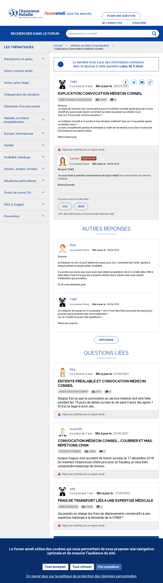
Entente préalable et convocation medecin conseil (102, 383)
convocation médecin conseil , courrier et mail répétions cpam (105, 443)
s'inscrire (139, 23)
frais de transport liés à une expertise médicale (105, 500)
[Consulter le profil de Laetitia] (62, 164)
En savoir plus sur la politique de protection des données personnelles (81, 576)
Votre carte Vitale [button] (16, 83)
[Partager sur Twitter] (134, 82)
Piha (72, 369)
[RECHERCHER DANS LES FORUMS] (154, 33)
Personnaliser (108, 567)
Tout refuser (82, 567)
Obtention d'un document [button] (22, 106)
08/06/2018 (105, 164)
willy (72, 488)
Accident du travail (70, 451)
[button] (81, 20)
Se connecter (112, 23)
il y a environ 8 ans (79, 164)
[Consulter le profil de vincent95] (62, 435)
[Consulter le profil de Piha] (62, 375)
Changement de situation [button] (21, 94)
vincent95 (76, 429)
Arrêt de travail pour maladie (75, 100)
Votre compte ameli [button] (18, 71)
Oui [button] (67, 206)
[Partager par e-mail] (142, 82)
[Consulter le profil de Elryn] (62, 251)
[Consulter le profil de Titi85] (62, 88)
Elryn (73, 245)
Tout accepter (55, 567)
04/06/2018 (105, 304)
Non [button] (83, 207)
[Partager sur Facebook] (126, 82)
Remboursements (68, 507)
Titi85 (73, 81)
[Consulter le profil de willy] (62, 495)
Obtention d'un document (73, 392)
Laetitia (74, 158)
